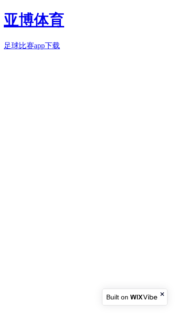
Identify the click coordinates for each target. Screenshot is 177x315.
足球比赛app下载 (32, 46)
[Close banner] (163, 294)
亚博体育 (34, 19)
